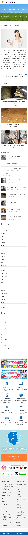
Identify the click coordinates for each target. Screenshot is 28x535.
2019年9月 (3, 296)
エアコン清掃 (4, 174)
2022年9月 (3, 239)
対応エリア (21, 387)
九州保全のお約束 (21, 398)
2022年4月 (3, 253)
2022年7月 (3, 245)
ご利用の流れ (7, 398)
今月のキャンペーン (6, 492)
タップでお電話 (7, 533)
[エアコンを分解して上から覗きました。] (3, 217)
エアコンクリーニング (6, 317)
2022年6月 (3, 248)
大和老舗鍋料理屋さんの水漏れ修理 (16, 195)
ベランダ (3, 322)
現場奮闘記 (18, 25)
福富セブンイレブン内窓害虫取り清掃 (14, 145)
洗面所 (3, 334)
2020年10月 (4, 276)
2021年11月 (4, 268)
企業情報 (21, 420)
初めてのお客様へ (7, 387)
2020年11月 (4, 273)
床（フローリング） (6, 331)
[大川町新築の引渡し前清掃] (3, 157)
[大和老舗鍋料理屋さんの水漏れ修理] (3, 195)
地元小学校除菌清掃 (12, 163)
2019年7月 (3, 302)
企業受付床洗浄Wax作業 (14, 124)
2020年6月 (3, 288)
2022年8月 (3, 242)
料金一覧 (7, 410)
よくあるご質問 (19, 515)
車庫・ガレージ (5, 348)
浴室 (2, 337)
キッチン (3, 320)
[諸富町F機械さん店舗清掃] (3, 210)
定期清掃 (3, 328)
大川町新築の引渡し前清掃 (13, 156)
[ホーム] (1, 16)
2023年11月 (4, 228)
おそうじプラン (20, 487)
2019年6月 (3, 305)
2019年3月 (3, 307)
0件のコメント (16, 158)
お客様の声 (7, 420)
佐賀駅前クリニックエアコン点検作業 (16, 187)
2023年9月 (3, 233)
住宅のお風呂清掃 (11, 202)
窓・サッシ (4, 342)
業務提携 (4, 525)
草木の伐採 (4, 345)
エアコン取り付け (20, 481)
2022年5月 (3, 251)
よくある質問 (21, 410)
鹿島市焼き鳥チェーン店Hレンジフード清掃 (14, 102)
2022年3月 (3, 256)
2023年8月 (3, 236)
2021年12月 (4, 265)
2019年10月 (4, 293)
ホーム (3, 478)
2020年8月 (3, 282)
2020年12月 (4, 270)
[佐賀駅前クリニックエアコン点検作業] (3, 188)
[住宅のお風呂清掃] (3, 203)
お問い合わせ (21, 533)
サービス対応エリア (20, 512)
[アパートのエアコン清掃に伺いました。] (3, 180)
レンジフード (4, 325)
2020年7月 (3, 285)
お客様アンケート (5, 495)
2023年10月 (4, 231)
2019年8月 (3, 299)
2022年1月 (3, 262)
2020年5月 (3, 290)
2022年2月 (3, 259)
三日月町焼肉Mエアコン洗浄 (14, 168)
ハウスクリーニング (20, 478)
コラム (3, 498)
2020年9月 (3, 279)
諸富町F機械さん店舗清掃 (13, 209)
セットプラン (5, 511)
